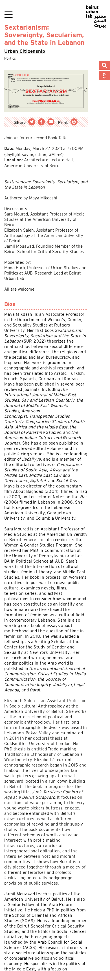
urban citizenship (27, 51)
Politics (11, 58)
